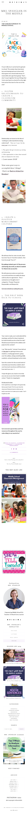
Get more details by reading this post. (12, 288)
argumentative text (14, 715)
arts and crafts (14, 716)
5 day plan (5, 351)
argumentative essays (14, 713)
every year (4, 145)
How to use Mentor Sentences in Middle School (14, 698)
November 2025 (14, 784)
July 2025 (14, 789)
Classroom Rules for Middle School (14, 663)
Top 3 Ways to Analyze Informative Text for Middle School (14, 761)
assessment (14, 718)
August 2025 (14, 787)
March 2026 (14, 781)
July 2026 (14, 779)
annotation (14, 712)
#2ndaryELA (14, 708)
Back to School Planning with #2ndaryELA (14, 459)
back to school (10, 443)
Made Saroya (14, 810)
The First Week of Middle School (14, 463)
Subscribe (14, 640)
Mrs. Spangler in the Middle (14, 12)
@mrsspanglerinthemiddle (14, 800)
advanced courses (14, 710)
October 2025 (13, 786)
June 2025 (14, 791)
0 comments (14, 452)
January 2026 (13, 783)
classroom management (16, 445)
